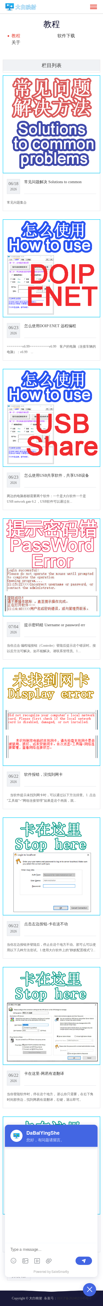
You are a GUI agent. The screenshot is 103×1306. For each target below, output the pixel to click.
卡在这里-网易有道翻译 (44, 1073)
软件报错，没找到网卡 (43, 774)
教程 (16, 35)
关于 (16, 42)
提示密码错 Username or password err (54, 625)
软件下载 (66, 35)
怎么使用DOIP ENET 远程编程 (50, 326)
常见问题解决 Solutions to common (53, 182)
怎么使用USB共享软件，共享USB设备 (56, 475)
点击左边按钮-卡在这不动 (46, 924)
